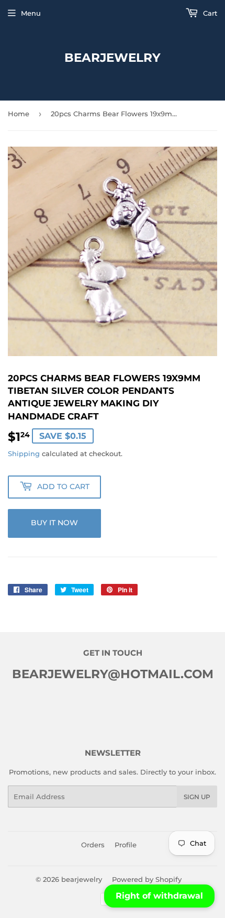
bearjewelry (112, 57)
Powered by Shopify (147, 879)
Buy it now (54, 522)
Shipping (24, 453)
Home (18, 113)
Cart (209, 13)
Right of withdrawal (159, 896)
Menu (31, 13)
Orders (93, 844)
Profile (126, 844)
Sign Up (197, 797)
